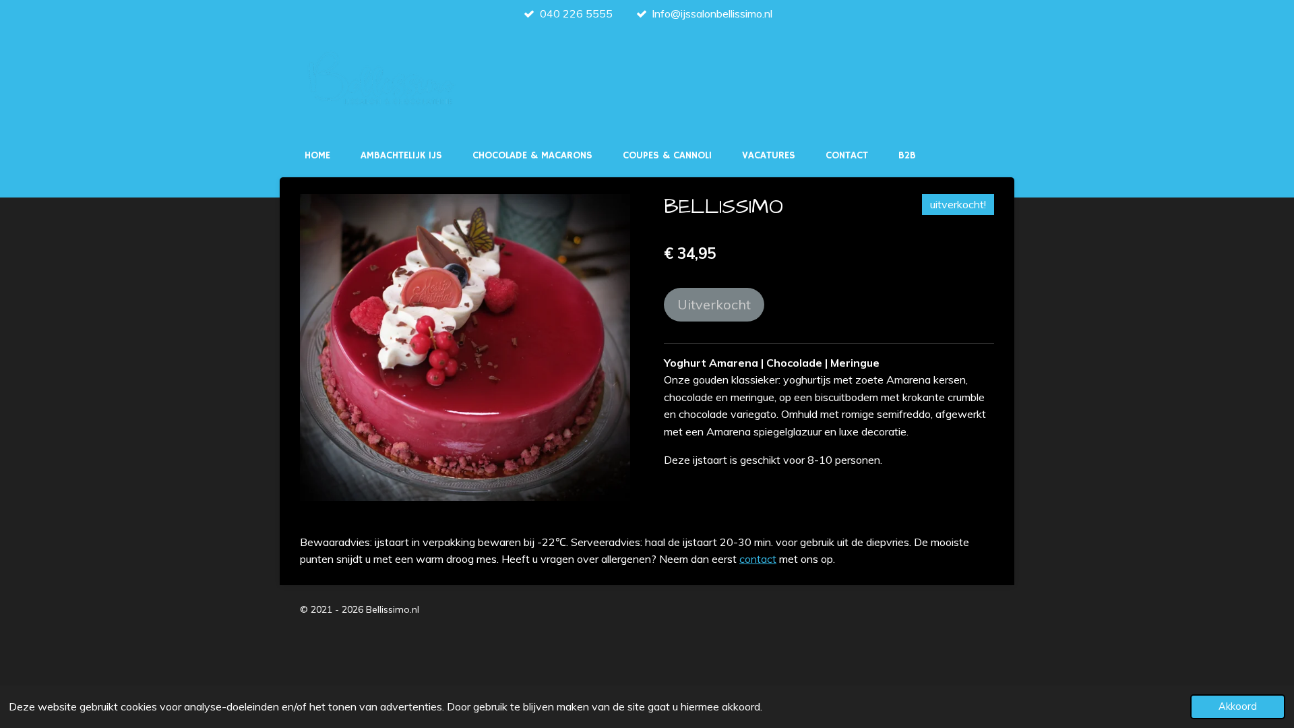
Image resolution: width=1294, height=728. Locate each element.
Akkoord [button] (1238, 706)
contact (757, 559)
